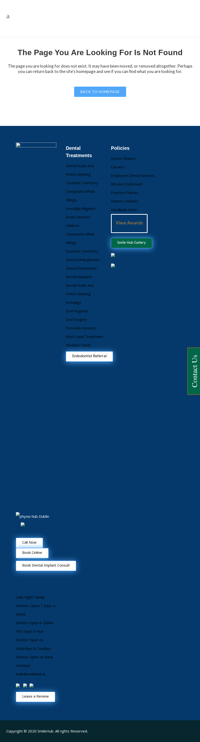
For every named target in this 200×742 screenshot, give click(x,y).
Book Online (32, 552)
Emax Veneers (78, 216)
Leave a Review (35, 696)
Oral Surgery (76, 319)
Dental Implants (79, 276)
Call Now (29, 542)
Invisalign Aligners (81, 208)
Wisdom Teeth (78, 345)
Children (72, 225)
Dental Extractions (81, 268)
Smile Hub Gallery (131, 242)
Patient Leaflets (124, 201)
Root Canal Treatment (84, 336)
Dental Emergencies (83, 259)
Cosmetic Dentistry (82, 182)
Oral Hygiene (77, 310)
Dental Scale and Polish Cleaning (79, 170)
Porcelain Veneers (81, 327)
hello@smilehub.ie (31, 673)
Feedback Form (124, 209)
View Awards (129, 222)
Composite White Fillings (80, 195)
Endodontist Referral (89, 356)
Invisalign (73, 302)
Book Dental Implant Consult (46, 565)
